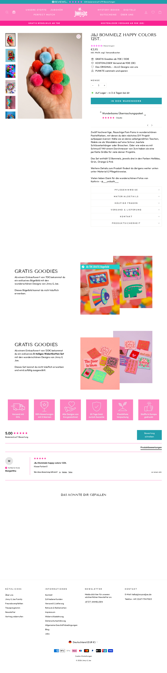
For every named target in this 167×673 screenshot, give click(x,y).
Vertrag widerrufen (14, 616)
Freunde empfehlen (14, 603)
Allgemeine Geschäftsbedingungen (61, 625)
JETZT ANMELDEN (94, 602)
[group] (19, 433)
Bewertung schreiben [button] (149, 435)
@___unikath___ (110, 181)
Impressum (50, 612)
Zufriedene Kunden (54, 599)
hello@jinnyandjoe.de (141, 594)
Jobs (47, 633)
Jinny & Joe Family (13, 599)
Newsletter (10, 612)
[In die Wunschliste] (78, 36)
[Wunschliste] (153, 12)
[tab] (151, 448)
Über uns (127, 14)
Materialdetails (126, 196)
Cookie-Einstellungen (83, 656)
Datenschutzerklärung (55, 621)
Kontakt (126, 216)
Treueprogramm (12, 608)
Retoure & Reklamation (56, 608)
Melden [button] (64, 472)
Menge (95, 80)
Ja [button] (60, 472)
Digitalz (130, 9)
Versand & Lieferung (126, 210)
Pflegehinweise (126, 190)
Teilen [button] (70, 472)
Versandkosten (113, 52)
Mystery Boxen (109, 9)
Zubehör (57, 9)
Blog (47, 629)
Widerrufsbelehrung (54, 616)
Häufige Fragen (126, 203)
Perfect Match (44, 14)
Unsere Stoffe (36, 9)
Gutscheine (108, 14)
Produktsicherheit (126, 223)
